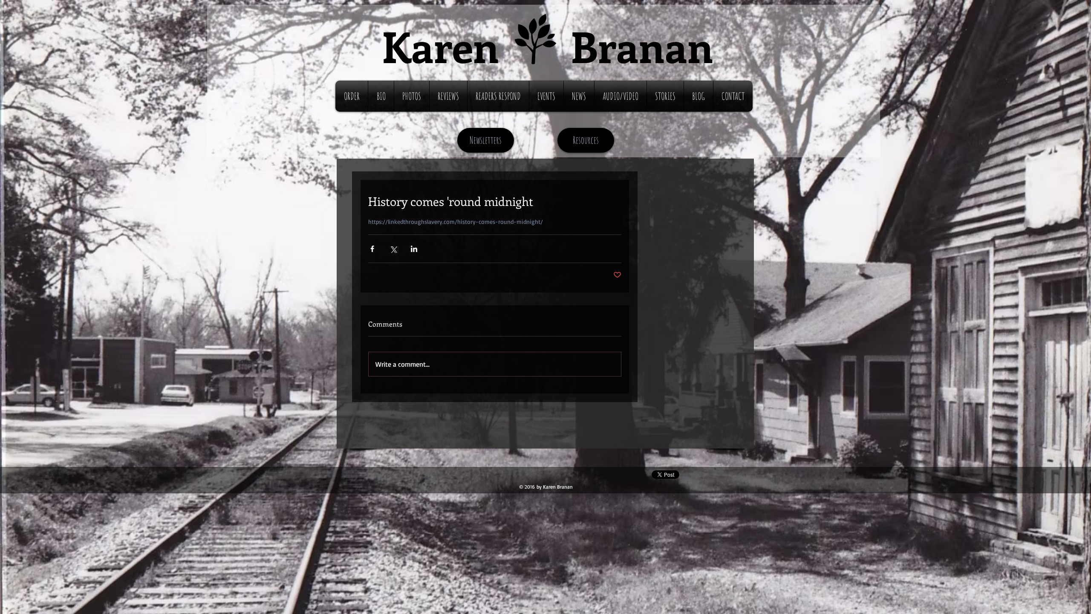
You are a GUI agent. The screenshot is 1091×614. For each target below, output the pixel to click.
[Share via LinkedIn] (414, 249)
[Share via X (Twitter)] (393, 249)
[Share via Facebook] (372, 249)
